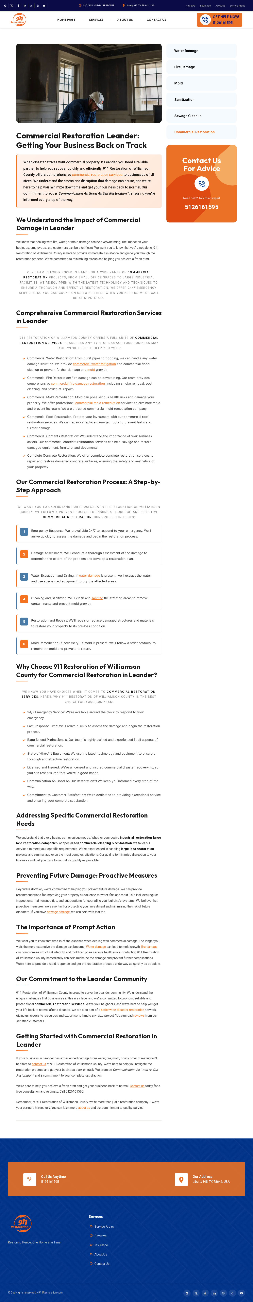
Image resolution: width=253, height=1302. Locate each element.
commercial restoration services (97, 175)
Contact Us (156, 20)
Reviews (190, 5)
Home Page (66, 20)
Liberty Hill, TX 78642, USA (140, 5)
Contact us (137, 1086)
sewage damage (58, 912)
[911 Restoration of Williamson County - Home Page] (18, 19)
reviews (138, 1015)
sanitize (97, 598)
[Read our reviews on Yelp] (37, 5)
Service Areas (237, 5)
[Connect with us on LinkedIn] (25, 5)
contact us (39, 1064)
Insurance (205, 5)
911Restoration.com (50, 1292)
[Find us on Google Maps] (5, 5)
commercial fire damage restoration (78, 383)
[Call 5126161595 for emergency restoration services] (201, 184)
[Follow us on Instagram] (31, 5)
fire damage (149, 947)
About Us (220, 5)
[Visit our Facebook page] (18, 5)
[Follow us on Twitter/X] (11, 5)
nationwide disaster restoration (122, 1010)
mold (91, 370)
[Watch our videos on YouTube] (44, 5)
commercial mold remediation (97, 403)
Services (96, 20)
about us (84, 1108)
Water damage (96, 947)
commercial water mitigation (94, 364)
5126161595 (201, 206)
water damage (89, 575)
